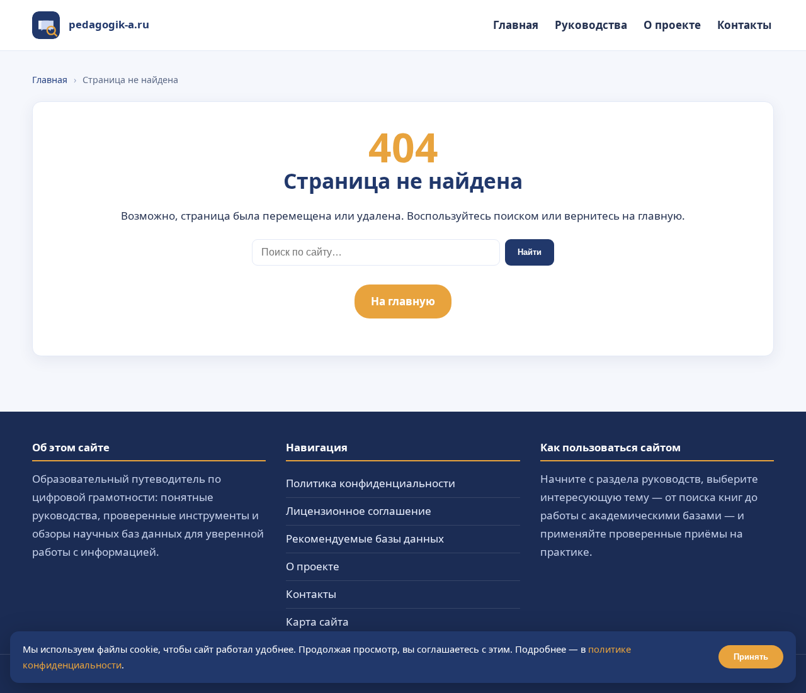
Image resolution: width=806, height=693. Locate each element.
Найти (530, 252)
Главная (515, 25)
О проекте (672, 25)
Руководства (591, 25)
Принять (751, 657)
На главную (403, 301)
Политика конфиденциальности (370, 483)
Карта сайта (317, 621)
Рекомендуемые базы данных (365, 538)
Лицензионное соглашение (358, 511)
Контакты (744, 25)
